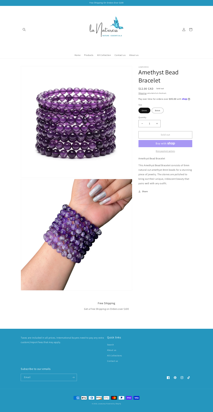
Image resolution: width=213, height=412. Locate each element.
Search (110, 344)
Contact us (112, 361)
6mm (144, 110)
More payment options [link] (165, 151)
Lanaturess (102, 404)
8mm (157, 110)
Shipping (142, 93)
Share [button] (145, 191)
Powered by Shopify (113, 404)
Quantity (142, 117)
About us (111, 350)
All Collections (114, 355)
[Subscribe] (73, 377)
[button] (24, 29)
